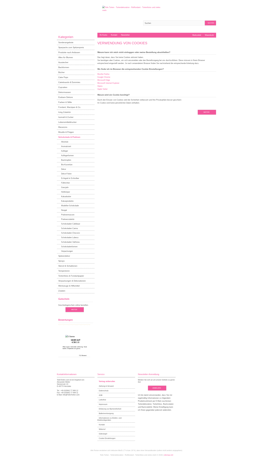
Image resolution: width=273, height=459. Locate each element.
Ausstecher (63, 62)
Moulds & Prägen (66, 132)
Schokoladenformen (69, 247)
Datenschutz (103, 391)
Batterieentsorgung (106, 413)
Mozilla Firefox (103, 74)
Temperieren (64, 271)
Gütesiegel (103, 434)
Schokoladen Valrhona (70, 242)
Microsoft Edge (103, 80)
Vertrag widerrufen (107, 381)
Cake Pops (63, 77)
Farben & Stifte (65, 102)
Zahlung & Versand (106, 386)
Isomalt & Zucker (66, 117)
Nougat (64, 210)
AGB (100, 395)
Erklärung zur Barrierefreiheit (110, 409)
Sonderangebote (65, 42)
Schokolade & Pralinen (69, 137)
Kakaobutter (66, 196)
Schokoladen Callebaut (70, 224)
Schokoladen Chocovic (70, 233)
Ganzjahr (65, 187)
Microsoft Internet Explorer (108, 83)
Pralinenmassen (67, 215)
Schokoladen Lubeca (69, 237)
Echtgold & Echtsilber (70, 178)
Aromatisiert (66, 146)
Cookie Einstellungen (107, 438)
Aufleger (64, 151)
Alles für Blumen (65, 57)
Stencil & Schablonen (67, 266)
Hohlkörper (65, 192)
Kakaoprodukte (67, 201)
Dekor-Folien (66, 174)
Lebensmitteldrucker (67, 122)
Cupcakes (62, 87)
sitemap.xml (168, 455)
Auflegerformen (67, 155)
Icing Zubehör (64, 112)
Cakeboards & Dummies (69, 82)
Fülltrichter (65, 183)
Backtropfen (66, 160)
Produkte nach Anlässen (69, 52)
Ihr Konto (103, 35)
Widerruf (102, 429)
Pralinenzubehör (67, 219)
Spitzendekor (64, 256)
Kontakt (114, 35)
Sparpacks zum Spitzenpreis (71, 47)
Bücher (61, 72)
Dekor (63, 169)
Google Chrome (103, 77)
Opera (99, 86)
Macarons (62, 127)
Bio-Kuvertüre (66, 165)
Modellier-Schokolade (70, 206)
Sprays (61, 261)
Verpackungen (67, 251)
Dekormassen (64, 92)
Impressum (103, 404)
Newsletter (125, 35)
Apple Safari (102, 89)
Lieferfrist (102, 400)
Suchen (210, 23)
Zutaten (61, 291)
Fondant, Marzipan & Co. (69, 107)
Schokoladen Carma (69, 228)
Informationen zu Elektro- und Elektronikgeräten (109, 419)
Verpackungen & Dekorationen (72, 281)
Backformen (63, 67)
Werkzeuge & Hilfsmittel (69, 286)
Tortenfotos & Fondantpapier (71, 276)
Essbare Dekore (65, 97)
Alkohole (64, 142)
